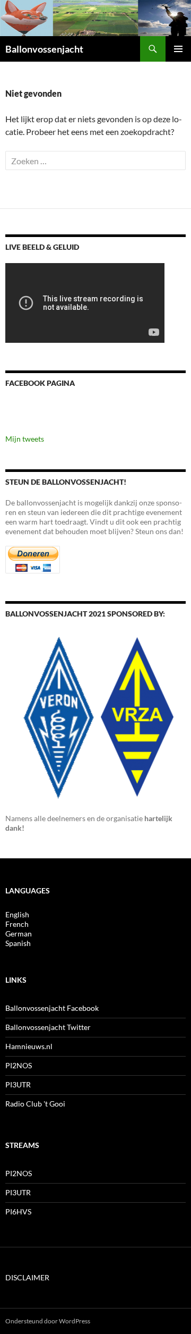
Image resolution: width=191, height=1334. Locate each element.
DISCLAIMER (27, 1277)
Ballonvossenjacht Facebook (52, 1007)
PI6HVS (18, 1211)
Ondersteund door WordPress (47, 1321)
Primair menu (178, 49)
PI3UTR (18, 1084)
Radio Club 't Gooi (35, 1103)
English (17, 914)
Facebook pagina (40, 382)
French (17, 923)
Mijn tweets (24, 438)
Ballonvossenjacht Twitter (48, 1027)
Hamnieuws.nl (29, 1046)
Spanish (18, 943)
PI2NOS (18, 1065)
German (18, 933)
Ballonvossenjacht (44, 49)
